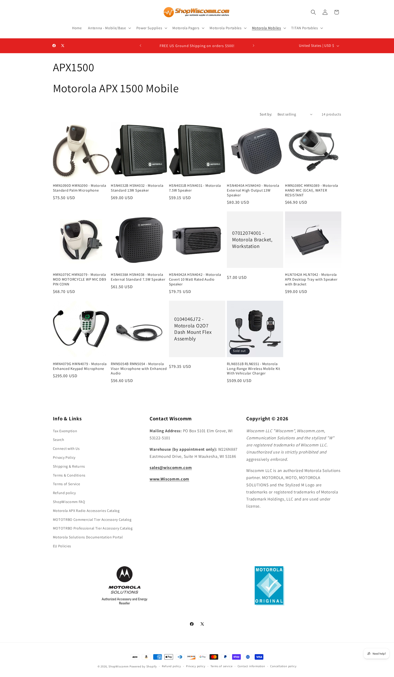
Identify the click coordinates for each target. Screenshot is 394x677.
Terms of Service (66, 484)
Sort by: (266, 114)
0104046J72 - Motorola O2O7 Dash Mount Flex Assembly (193, 329)
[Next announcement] (254, 46)
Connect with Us (66, 448)
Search (58, 439)
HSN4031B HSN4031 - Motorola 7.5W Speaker (195, 187)
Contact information (251, 666)
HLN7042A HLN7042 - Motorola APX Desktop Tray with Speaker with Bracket (311, 279)
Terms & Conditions (69, 475)
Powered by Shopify (143, 666)
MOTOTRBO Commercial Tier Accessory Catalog (92, 519)
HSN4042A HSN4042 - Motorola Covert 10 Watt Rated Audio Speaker (195, 279)
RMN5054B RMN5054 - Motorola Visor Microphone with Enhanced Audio (139, 368)
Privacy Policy (64, 457)
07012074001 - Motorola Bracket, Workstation (252, 239)
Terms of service (221, 666)
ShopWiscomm (119, 666)
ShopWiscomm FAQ (69, 501)
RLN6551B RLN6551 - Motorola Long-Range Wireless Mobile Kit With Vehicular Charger (253, 368)
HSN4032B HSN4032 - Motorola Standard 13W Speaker (137, 187)
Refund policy (64, 492)
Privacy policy (195, 666)
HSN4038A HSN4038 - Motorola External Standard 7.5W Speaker (138, 277)
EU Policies (62, 546)
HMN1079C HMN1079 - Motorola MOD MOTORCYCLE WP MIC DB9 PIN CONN (79, 279)
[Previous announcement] (140, 46)
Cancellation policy (283, 666)
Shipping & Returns (69, 466)
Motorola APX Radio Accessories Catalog (86, 510)
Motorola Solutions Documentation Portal (88, 537)
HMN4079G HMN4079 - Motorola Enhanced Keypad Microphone (80, 366)
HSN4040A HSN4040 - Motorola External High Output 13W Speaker (253, 190)
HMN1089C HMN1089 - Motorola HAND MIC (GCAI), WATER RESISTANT (311, 190)
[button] (109, 28)
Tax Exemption (65, 431)
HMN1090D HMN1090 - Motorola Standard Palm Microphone (79, 187)
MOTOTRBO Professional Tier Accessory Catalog (93, 528)
